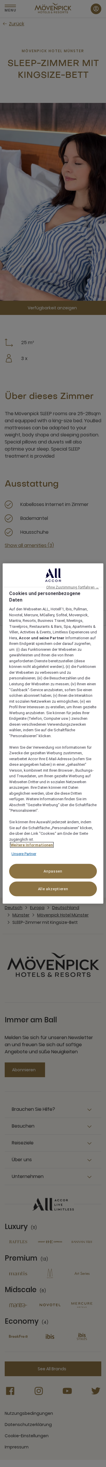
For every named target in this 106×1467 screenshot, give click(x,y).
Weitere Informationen (32, 845)
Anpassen (53, 871)
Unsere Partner (23, 853)
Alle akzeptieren (53, 889)
